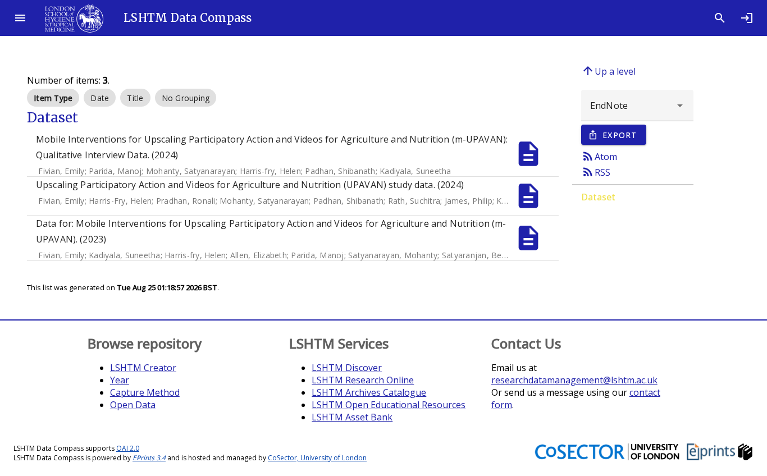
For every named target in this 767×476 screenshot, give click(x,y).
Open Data (133, 405)
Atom (599, 156)
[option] (53, 98)
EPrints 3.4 (149, 458)
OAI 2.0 (127, 448)
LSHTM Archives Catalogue (369, 392)
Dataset (598, 197)
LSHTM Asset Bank (352, 417)
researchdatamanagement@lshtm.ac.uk (574, 380)
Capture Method (145, 392)
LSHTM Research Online (363, 380)
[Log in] (746, 17)
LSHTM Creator (143, 367)
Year (119, 380)
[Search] (719, 17)
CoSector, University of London (317, 458)
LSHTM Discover (347, 367)
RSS (595, 171)
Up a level (608, 70)
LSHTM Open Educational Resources (388, 405)
